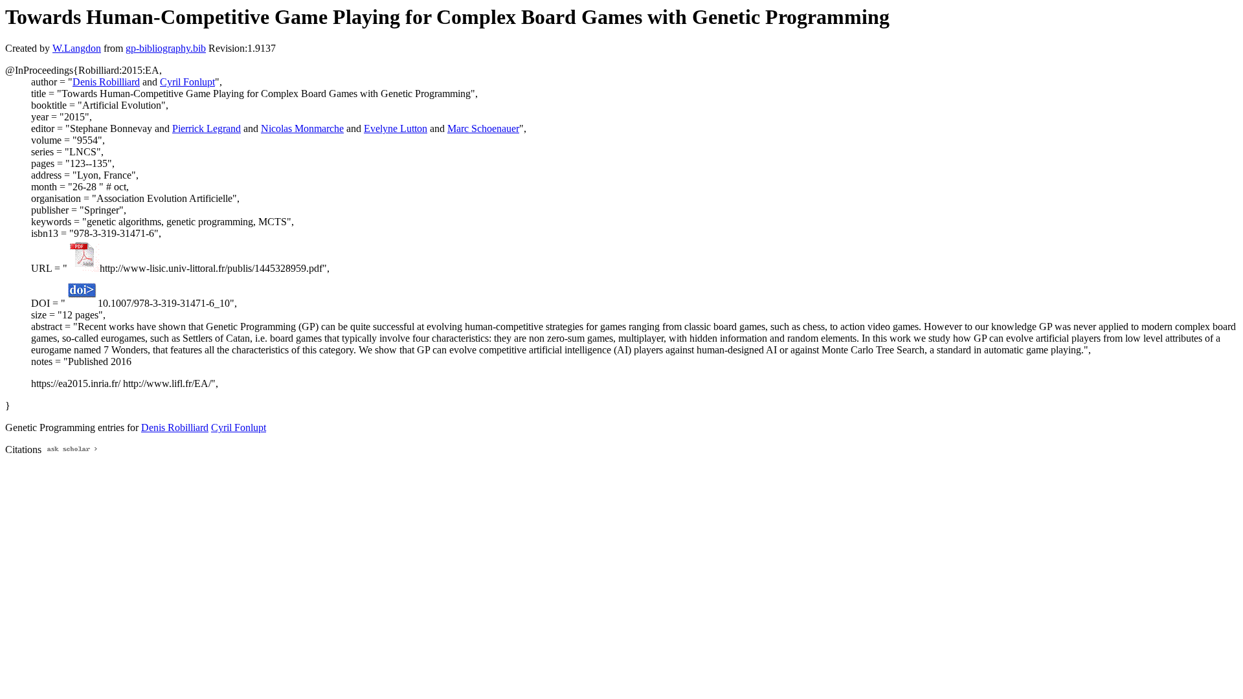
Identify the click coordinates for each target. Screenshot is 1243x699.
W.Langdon (76, 48)
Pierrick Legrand (206, 128)
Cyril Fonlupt (187, 81)
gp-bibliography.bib (166, 48)
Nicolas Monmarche (302, 128)
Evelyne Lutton (395, 128)
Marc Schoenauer (483, 128)
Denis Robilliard (106, 81)
